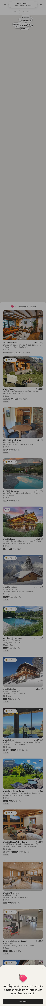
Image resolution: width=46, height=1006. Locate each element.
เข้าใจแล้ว (23, 1001)
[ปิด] (42, 968)
